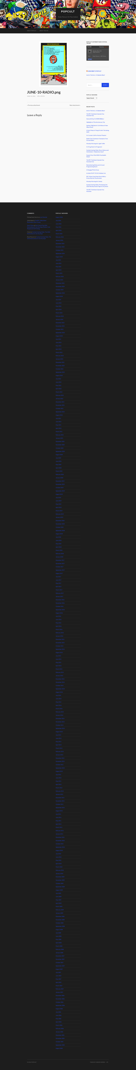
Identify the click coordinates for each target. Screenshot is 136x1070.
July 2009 (58, 893)
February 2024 (60, 316)
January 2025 (59, 280)
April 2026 (58, 230)
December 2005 (60, 1035)
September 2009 (60, 886)
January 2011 (59, 834)
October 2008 (59, 923)
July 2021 (58, 418)
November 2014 (60, 682)
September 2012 (60, 768)
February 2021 (60, 435)
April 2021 (58, 428)
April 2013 (58, 745)
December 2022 (60, 362)
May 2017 (58, 583)
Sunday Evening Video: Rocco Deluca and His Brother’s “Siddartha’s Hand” (97, 151)
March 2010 (59, 867)
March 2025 (59, 273)
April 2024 (58, 309)
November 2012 (60, 761)
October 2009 (59, 883)
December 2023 (60, 322)
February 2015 (60, 672)
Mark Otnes (30, 225)
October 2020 (59, 448)
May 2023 (58, 345)
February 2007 (60, 989)
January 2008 (59, 952)
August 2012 (59, 771)
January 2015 (59, 675)
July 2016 (58, 616)
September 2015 (60, 649)
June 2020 (58, 461)
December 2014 (60, 679)
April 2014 (58, 705)
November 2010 (60, 840)
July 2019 (58, 497)
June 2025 (58, 263)
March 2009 (59, 906)
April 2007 (58, 982)
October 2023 (59, 329)
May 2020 (58, 464)
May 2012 (58, 781)
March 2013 (59, 748)
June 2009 (58, 896)
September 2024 (60, 293)
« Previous (33, 105)
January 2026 (59, 240)
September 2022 (60, 372)
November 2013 (60, 721)
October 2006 (59, 1002)
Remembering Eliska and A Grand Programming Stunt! (95, 165)
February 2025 (60, 276)
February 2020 (60, 474)
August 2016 (59, 613)
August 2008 (59, 929)
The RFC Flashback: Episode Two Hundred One (95, 160)
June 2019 (58, 500)
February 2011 (60, 830)
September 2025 (60, 253)
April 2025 (58, 270)
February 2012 (60, 791)
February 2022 (60, 395)
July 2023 (58, 339)
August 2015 (59, 652)
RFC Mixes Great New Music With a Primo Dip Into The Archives (96, 177)
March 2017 (59, 590)
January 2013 (59, 754)
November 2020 (60, 444)
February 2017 (60, 593)
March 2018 (59, 550)
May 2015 (58, 662)
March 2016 (59, 629)
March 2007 (59, 985)
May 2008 (58, 939)
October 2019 (59, 487)
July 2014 (58, 695)
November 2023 (60, 326)
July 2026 (58, 220)
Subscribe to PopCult (94, 71)
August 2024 (59, 296)
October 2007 (59, 962)
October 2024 (59, 289)
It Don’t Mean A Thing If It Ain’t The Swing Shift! (97, 131)
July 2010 (58, 853)
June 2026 (58, 223)
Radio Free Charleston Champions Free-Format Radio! (97, 139)
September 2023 (60, 332)
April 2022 (58, 388)
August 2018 (59, 533)
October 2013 (59, 725)
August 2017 (59, 573)
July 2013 (58, 735)
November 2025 (60, 247)
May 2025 (58, 266)
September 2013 (60, 728)
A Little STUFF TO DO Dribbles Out (96, 173)
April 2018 (58, 547)
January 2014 (59, 715)
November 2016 (60, 603)
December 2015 (60, 639)
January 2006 (59, 1032)
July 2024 (58, 299)
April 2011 (58, 824)
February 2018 (60, 553)
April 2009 (58, 903)
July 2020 (58, 458)
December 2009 (60, 876)
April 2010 (58, 863)
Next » (75, 105)
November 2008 (60, 919)
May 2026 (58, 227)
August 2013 (59, 731)
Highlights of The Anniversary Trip (95, 122)
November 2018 (60, 524)
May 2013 (58, 741)
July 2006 (58, 1012)
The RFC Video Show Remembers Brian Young (36, 221)
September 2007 (60, 966)
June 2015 (58, 659)
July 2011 (58, 814)
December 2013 (60, 718)
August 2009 (59, 890)
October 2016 (59, 606)
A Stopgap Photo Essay (92, 170)
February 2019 (60, 514)
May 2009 (58, 900)
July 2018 (58, 537)
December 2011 (60, 797)
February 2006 (60, 1028)
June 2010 (58, 857)
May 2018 (58, 543)
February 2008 (60, 949)
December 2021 (60, 402)
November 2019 (60, 484)
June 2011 (58, 817)
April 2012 (58, 784)
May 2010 (58, 860)
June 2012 (58, 778)
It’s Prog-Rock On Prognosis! (94, 147)
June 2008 (58, 936)
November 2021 (60, 405)
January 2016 (59, 636)
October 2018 (59, 527)
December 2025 (60, 243)
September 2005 (60, 1045)
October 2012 (59, 764)
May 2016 (58, 623)
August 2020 (59, 454)
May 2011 (58, 820)
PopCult (68, 11)
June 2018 (58, 540)
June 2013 (58, 738)
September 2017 (60, 570)
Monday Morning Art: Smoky (94, 181)
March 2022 (59, 392)
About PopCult (31, 30)
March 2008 (59, 946)
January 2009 (59, 913)
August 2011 (59, 810)
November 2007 (60, 959)
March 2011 (59, 827)
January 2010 (59, 873)
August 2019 (59, 494)
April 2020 (58, 468)
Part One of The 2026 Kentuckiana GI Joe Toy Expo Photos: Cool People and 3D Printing (38, 227)
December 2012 (60, 758)
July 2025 (58, 260)
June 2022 (58, 382)
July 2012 (58, 774)
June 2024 (58, 303)
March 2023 (59, 352)
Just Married (43, 217)
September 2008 (60, 926)
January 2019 (59, 517)
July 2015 (58, 656)
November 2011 (60, 801)
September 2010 (60, 847)
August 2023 (59, 336)
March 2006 (59, 1025)
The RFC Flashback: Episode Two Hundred (95, 190)
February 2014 (60, 712)
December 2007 (60, 956)
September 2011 (60, 807)
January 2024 (59, 319)
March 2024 (59, 313)
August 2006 (59, 1008)
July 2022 (58, 378)
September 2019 (60, 491)
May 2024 (58, 306)
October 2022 (59, 369)
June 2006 (58, 1015)
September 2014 (60, 689)
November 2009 (60, 880)
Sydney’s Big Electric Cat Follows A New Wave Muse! (97, 126)
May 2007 (58, 979)
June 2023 (58, 342)
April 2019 (58, 507)
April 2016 (58, 626)
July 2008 (58, 933)
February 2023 (60, 355)
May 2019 (58, 504)
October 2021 (59, 408)
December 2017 (60, 560)
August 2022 (59, 375)
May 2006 (58, 1018)
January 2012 (59, 794)
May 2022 (58, 385)
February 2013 (60, 751)
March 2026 (59, 233)
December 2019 (60, 481)
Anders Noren (100, 1062)
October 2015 (59, 646)
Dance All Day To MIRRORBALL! (95, 119)
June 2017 (58, 580)
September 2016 (60, 609)
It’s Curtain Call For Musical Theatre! (96, 135)
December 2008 (60, 916)
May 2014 (58, 702)
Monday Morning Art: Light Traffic (95, 143)
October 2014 (59, 685)
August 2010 (59, 850)
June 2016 (58, 619)
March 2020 (59, 471)
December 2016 (60, 599)
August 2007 (59, 969)
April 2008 (58, 942)
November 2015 (60, 642)
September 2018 (60, 530)
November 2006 (60, 999)
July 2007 (58, 972)
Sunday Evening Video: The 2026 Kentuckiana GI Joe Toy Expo (38, 232)
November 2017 (60, 563)
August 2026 (59, 217)
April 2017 (58, 586)
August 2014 (59, 692)
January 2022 (59, 398)
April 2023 (58, 349)
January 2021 (59, 438)
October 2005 (59, 1041)
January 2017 (59, 596)
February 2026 (60, 237)
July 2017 (58, 576)
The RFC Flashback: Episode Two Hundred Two (95, 114)
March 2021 (59, 431)
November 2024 (60, 286)
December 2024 (60, 283)
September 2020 (60, 451)
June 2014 (58, 698)
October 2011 (59, 804)
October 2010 (59, 843)
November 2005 (60, 1038)
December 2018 (60, 520)
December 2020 (60, 441)
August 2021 (59, 415)
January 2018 (59, 557)
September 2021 (60, 411)
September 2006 (60, 1005)
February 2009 (60, 909)
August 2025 (59, 256)
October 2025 (59, 250)
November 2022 (60, 365)
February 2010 (60, 870)
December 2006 (60, 995)
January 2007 (59, 992)
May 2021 (58, 425)
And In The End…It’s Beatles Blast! (95, 75)
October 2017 (59, 566)
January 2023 (59, 359)
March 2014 (59, 708)
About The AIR (44, 30)
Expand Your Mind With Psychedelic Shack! (96, 156)
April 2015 (58, 665)
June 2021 (58, 421)
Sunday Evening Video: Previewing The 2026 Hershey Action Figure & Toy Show (97, 185)
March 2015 (59, 669)
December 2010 (60, 837)
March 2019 (59, 510)
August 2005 (59, 1048)
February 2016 (60, 632)
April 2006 (58, 1022)
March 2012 (59, 787)
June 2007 (58, 975)
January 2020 (59, 477)
